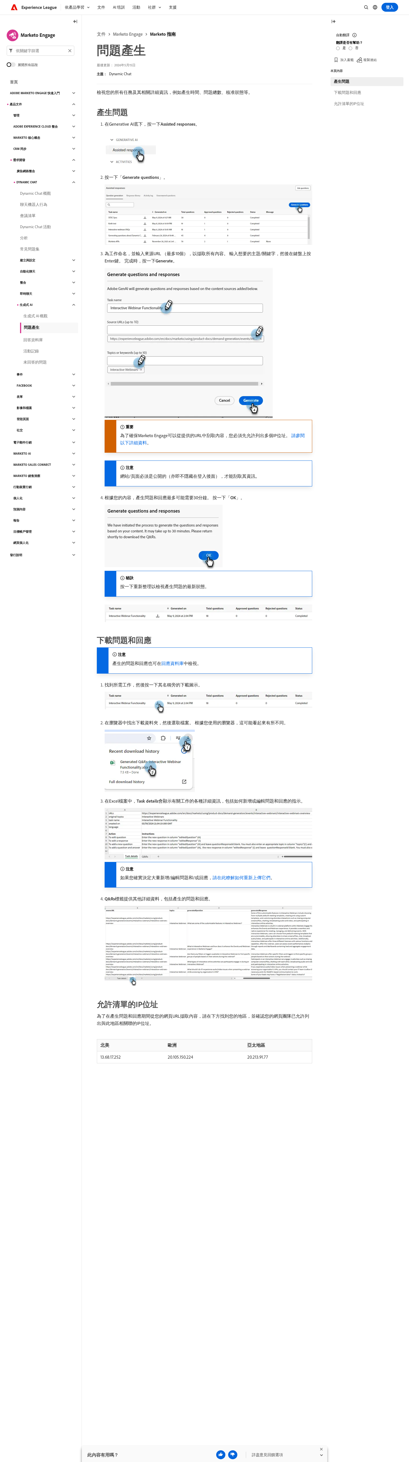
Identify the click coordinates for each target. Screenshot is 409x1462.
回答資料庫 (33, 339)
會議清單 (28, 215)
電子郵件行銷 (22, 442)
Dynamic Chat (120, 73)
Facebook (24, 386)
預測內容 (19, 509)
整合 (23, 282)
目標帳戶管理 (22, 531)
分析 (24, 237)
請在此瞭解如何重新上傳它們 (241, 877)
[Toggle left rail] (75, 22)
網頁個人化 (21, 543)
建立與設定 (27, 260)
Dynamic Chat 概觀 (35, 193)
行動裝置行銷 (22, 487)
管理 (16, 115)
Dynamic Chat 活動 (35, 226)
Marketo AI (22, 453)
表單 (20, 397)
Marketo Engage (128, 34)
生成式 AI (26, 305)
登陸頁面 (23, 419)
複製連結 (370, 60)
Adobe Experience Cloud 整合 (35, 126)
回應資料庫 (172, 663)
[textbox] (40, 51)
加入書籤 (347, 60)
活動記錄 (31, 351)
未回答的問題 (35, 362)
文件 (101, 34)
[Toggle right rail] (333, 22)
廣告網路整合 (26, 171)
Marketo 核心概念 (26, 138)
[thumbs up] (220, 1454)
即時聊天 (26, 294)
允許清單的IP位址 (349, 103)
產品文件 (16, 104)
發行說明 (16, 555)
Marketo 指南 (163, 34)
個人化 (18, 498)
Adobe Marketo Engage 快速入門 (35, 93)
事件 (20, 374)
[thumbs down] (232, 1454)
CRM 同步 (19, 149)
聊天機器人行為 (33, 204)
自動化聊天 (27, 271)
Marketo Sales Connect (32, 465)
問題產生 (32, 327)
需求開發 (19, 160)
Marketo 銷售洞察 (26, 476)
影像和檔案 (24, 408)
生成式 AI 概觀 (35, 315)
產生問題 (341, 81)
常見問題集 (30, 249)
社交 (20, 430)
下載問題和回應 (347, 92)
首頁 (14, 81)
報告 (16, 520)
